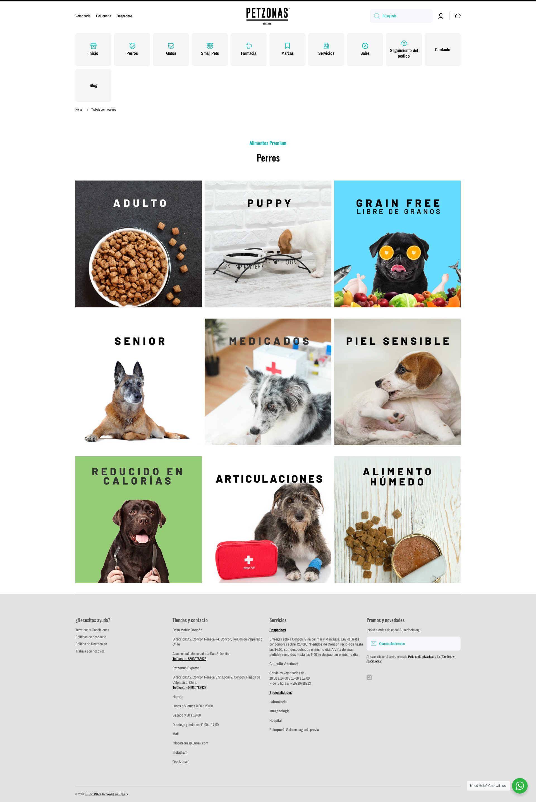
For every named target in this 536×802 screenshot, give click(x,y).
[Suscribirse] (454, 644)
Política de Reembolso (91, 643)
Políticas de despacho (90, 636)
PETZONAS (93, 794)
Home (78, 110)
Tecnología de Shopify (115, 794)
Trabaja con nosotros (90, 651)
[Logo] (268, 16)
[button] (458, 16)
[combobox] (401, 16)
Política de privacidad (421, 656)
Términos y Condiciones (92, 629)
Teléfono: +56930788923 (189, 658)
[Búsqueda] (375, 16)
